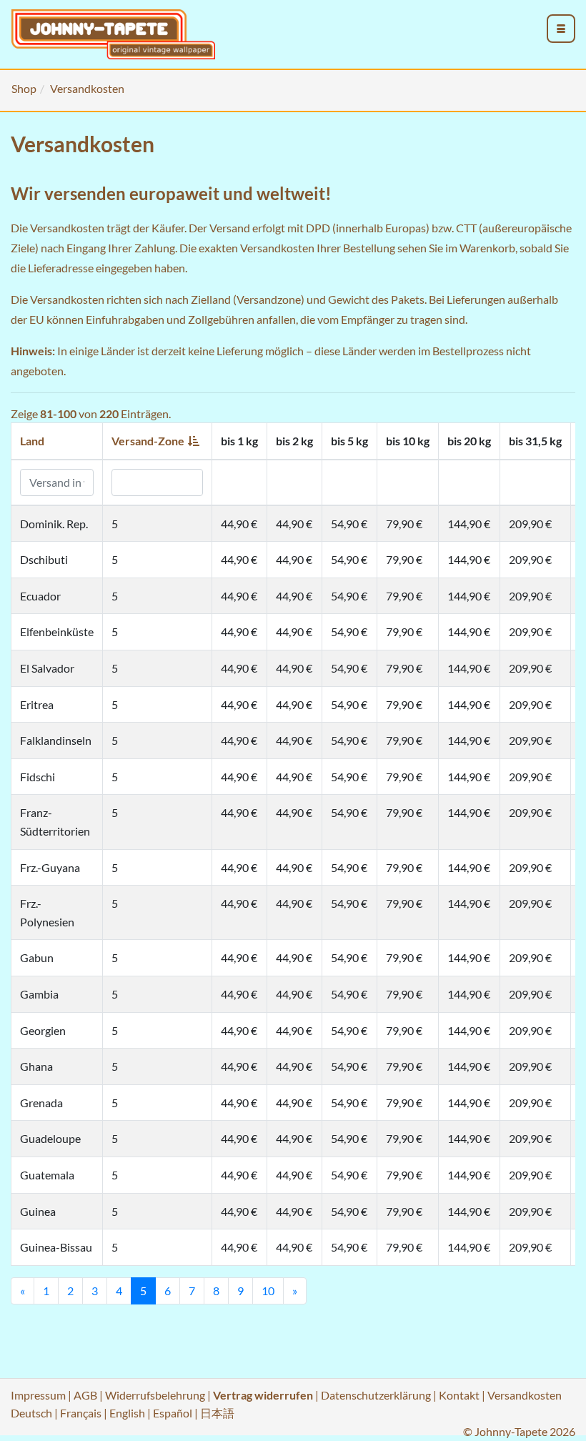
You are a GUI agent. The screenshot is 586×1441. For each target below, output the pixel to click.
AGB (85, 1395)
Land (32, 440)
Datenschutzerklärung (376, 1395)
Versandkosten (524, 1395)
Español (172, 1413)
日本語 (217, 1413)
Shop (23, 88)
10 (268, 1290)
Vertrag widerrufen (263, 1395)
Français (80, 1413)
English (127, 1413)
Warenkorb (487, 247)
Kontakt (459, 1395)
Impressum (38, 1395)
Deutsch (31, 1413)
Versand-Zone (147, 440)
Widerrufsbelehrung (155, 1395)
